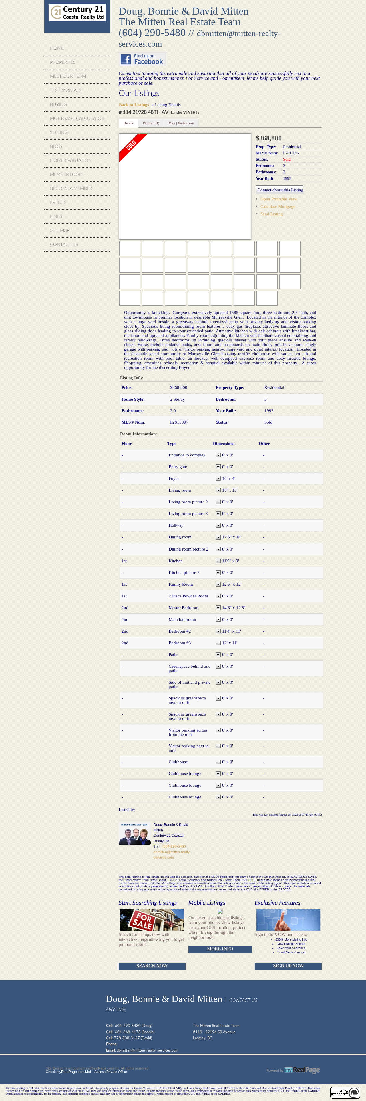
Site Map (59, 230)
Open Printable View (278, 198)
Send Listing (271, 213)
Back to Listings (134, 104)
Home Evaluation (71, 160)
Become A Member (71, 188)
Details (129, 123)
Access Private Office (110, 1072)
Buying (58, 104)
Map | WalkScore (181, 123)
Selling (59, 132)
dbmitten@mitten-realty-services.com (147, 1050)
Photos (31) (151, 123)
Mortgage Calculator (77, 118)
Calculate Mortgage (277, 206)
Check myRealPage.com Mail (69, 1072)
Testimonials (65, 90)
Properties (63, 62)
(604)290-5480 (174, 846)
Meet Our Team (68, 76)
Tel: (157, 846)
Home (57, 48)
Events (58, 202)
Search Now (152, 965)
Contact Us (64, 244)
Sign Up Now (288, 965)
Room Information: (138, 434)
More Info (220, 948)
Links (56, 216)
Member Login (67, 174)
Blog (56, 146)
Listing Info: (131, 377)
